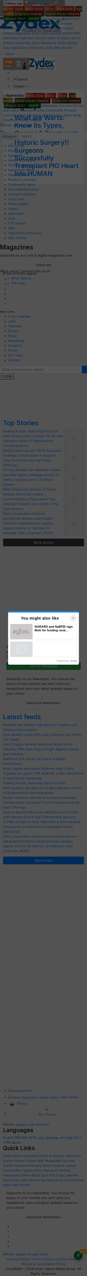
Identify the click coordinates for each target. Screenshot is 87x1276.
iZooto (73, 661)
